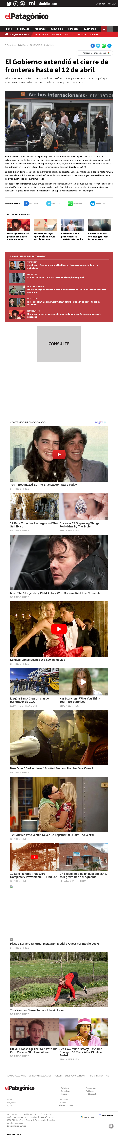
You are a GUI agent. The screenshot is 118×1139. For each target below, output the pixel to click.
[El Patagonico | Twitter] (9, 3)
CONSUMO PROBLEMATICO (40, 1075)
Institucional (91, 1094)
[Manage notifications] (111, 1126)
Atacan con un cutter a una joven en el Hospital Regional (55, 277)
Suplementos (91, 1088)
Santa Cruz (90, 29)
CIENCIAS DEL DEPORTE (16, 1075)
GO (107, 1075)
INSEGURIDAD (41, 34)
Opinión (10, 1105)
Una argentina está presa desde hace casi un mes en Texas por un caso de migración (18, 239)
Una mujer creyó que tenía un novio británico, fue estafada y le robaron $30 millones (44, 241)
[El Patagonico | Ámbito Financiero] (48, 3)
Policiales (40, 29)
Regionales (23, 29)
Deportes (73, 29)
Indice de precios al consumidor (70, 1075)
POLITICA (56, 34)
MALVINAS (94, 34)
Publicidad (90, 1091)
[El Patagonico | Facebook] (15, 3)
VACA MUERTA (32, 262)
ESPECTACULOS (32, 299)
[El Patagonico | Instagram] (22, 3)
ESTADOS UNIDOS (33, 311)
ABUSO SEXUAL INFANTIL (35, 287)
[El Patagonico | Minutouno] (32, 3)
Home (9, 29)
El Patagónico (11, 45)
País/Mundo (57, 29)
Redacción (65, 1094)
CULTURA (81, 34)
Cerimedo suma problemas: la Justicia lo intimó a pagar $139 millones (72, 238)
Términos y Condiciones (68, 1105)
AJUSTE (69, 34)
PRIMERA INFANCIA (95, 1075)
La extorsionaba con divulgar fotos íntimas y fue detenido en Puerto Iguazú (99, 239)
